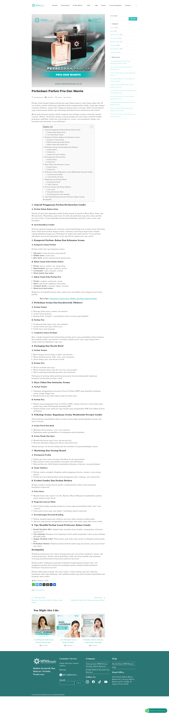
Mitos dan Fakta (114, 41)
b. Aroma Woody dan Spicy (55, 177)
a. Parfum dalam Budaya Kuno (56, 132)
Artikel (60, 97)
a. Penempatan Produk (53, 182)
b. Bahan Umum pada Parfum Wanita (58, 142)
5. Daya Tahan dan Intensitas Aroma (56, 164)
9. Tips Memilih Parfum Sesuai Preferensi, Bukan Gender (64, 197)
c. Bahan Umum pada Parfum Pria (57, 144)
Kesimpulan (47, 199)
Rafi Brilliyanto (38, 97)
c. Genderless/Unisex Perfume (55, 154)
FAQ (114, 667)
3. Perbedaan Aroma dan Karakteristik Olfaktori (60, 147)
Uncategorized (114, 52)
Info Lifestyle (67, 97)
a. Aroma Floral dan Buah (54, 174)
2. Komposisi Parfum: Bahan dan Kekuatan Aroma (61, 137)
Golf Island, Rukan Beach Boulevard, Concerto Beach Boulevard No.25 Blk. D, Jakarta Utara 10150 (123, 680)
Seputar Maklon (114, 49)
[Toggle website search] (136, 5)
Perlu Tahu (113, 45)
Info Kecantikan (114, 34)
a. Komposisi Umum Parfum (55, 140)
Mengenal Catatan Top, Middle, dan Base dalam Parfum (73, 298)
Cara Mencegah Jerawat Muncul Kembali (68, 641)
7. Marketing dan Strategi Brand (55, 179)
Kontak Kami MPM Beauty (123, 664)
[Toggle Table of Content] (91, 126)
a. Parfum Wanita (51, 150)
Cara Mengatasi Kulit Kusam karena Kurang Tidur (43, 641)
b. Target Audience (52, 184)
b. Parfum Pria (50, 152)
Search (132, 19)
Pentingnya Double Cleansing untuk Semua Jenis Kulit (93, 641)
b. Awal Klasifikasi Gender (55, 135)
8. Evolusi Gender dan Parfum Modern (57, 187)
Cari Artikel (114, 16)
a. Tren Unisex (50, 189)
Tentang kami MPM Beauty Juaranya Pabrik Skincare (97, 665)
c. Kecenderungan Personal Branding (58, 194)
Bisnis (112, 31)
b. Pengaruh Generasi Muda (55, 192)
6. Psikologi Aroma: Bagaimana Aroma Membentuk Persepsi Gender (68, 172)
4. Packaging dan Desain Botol (54, 157)
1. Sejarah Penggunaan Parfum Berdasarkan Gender (61, 130)
